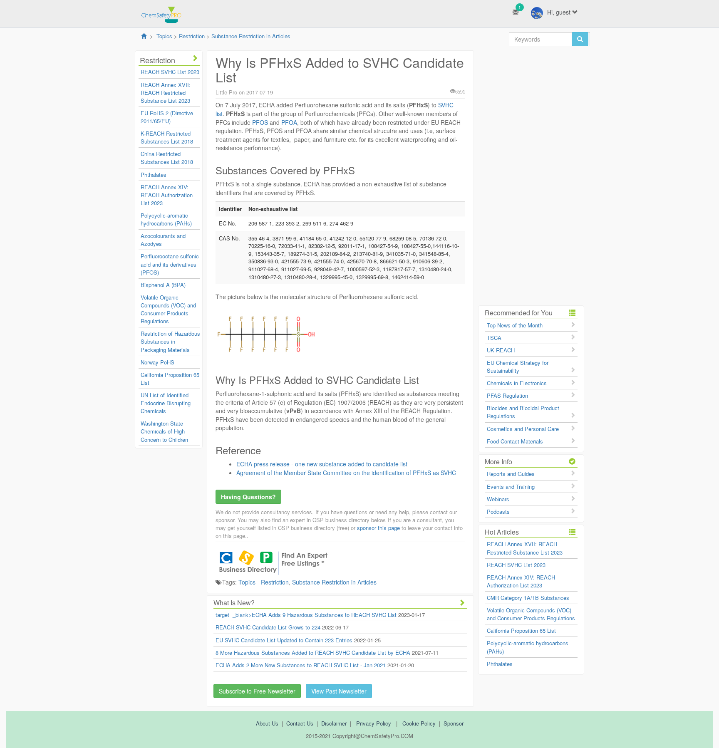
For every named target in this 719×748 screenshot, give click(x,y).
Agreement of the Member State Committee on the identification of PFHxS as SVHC (346, 472)
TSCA (494, 338)
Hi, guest (559, 12)
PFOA (288, 122)
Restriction (192, 36)
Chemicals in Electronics (517, 383)
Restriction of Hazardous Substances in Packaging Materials (170, 341)
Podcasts (498, 511)
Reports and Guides (511, 474)
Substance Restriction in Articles (250, 36)
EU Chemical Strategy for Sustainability (517, 366)
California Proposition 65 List (521, 630)
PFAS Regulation (507, 395)
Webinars (498, 499)
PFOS (260, 122)
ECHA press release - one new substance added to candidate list (321, 464)
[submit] (580, 39)
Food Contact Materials (515, 441)
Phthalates (153, 174)
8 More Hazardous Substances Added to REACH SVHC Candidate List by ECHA (313, 652)
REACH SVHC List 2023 (170, 72)
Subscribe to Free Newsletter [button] (257, 691)
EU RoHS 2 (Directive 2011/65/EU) (167, 117)
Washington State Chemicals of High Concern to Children (164, 431)
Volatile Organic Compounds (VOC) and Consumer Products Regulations (168, 309)
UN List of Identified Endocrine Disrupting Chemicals (166, 403)
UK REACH (501, 350)
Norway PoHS (157, 362)
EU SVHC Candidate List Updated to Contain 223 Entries (284, 640)
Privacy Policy (373, 723)
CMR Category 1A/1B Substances (528, 598)
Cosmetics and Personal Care (523, 429)
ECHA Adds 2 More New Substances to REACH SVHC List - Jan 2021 (301, 665)
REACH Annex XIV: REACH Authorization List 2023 (167, 195)
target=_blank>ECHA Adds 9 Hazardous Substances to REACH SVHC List (306, 615)
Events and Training (511, 486)
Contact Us (299, 723)
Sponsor (454, 723)
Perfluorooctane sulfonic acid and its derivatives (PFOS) (170, 264)
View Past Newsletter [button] (339, 691)
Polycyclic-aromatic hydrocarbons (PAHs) (166, 219)
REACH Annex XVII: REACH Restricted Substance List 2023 (166, 92)
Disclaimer (334, 723)
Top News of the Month (515, 325)
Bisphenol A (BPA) (163, 285)
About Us (267, 723)
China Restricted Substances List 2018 (167, 158)
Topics (164, 36)
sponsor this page (378, 528)
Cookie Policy (419, 723)
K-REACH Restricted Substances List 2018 (167, 137)
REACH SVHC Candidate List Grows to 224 (268, 627)
